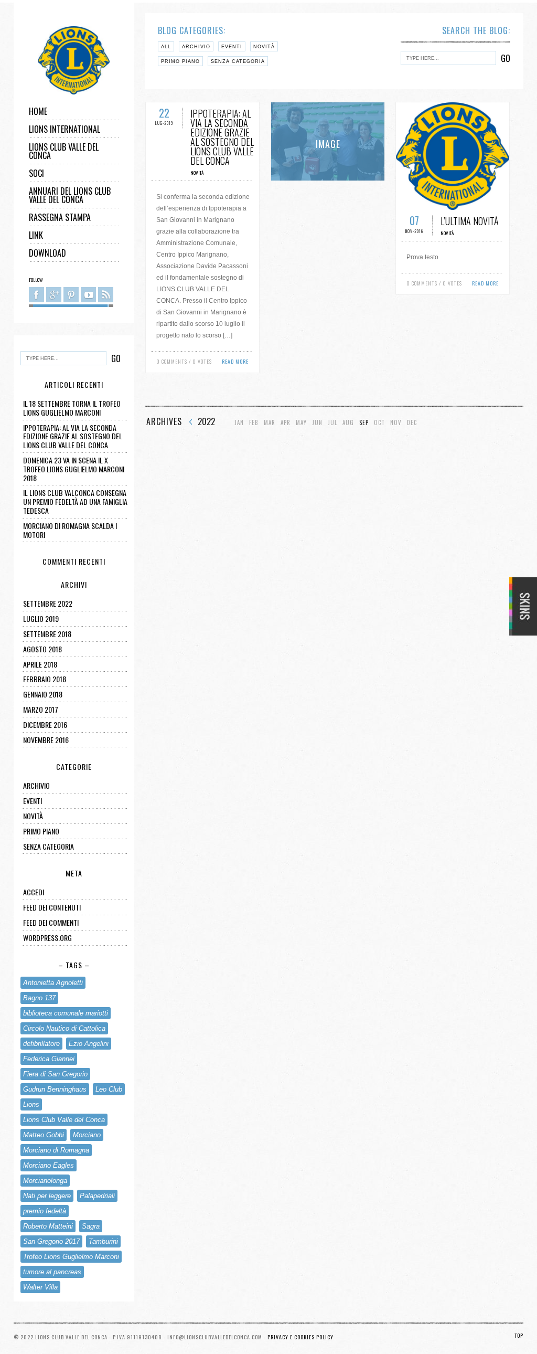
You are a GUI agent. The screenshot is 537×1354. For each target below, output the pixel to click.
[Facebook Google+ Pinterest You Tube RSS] (71, 296)
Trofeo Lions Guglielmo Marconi (71, 1257)
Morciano (87, 1135)
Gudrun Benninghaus (55, 1089)
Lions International (64, 129)
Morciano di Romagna (56, 1150)
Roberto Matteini (48, 1226)
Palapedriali (97, 1196)
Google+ (53, 294)
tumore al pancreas (52, 1272)
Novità (33, 815)
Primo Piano (41, 831)
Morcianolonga (45, 1180)
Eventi (32, 800)
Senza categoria (48, 846)
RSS (105, 294)
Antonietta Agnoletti (53, 983)
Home (38, 111)
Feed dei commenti (51, 922)
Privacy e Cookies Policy (300, 1337)
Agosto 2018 (42, 648)
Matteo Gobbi (43, 1135)
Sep (364, 423)
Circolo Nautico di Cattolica (64, 1028)
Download (47, 253)
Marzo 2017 (40, 709)
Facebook (36, 294)
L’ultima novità (470, 221)
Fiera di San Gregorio (55, 1074)
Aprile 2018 (40, 664)
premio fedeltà (44, 1211)
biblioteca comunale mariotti (65, 1013)
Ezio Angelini (89, 1044)
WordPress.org (47, 937)
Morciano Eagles (48, 1165)
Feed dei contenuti (52, 907)
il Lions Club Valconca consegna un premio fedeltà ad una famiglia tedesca (75, 501)
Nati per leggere (47, 1196)
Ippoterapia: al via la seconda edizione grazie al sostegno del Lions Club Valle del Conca (72, 436)
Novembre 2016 (46, 739)
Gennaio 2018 (42, 694)
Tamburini (103, 1241)
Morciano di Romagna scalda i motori (70, 530)
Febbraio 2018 (44, 678)
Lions (31, 1104)
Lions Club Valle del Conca (64, 151)
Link (36, 235)
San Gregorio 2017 (51, 1241)
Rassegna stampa (60, 217)
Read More (235, 361)
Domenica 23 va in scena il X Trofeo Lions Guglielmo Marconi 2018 (73, 468)
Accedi (33, 891)
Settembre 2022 (47, 603)
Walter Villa (40, 1287)
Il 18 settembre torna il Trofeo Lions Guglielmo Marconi (72, 408)
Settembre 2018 (47, 633)
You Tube (88, 294)
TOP (518, 1335)
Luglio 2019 (41, 618)
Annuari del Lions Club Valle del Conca (70, 195)
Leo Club (108, 1089)
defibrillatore (41, 1044)
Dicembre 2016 (45, 724)
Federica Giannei (48, 1059)
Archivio (36, 785)
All (166, 46)
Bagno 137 (39, 998)
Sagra (91, 1226)
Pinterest (71, 294)
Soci (36, 173)
